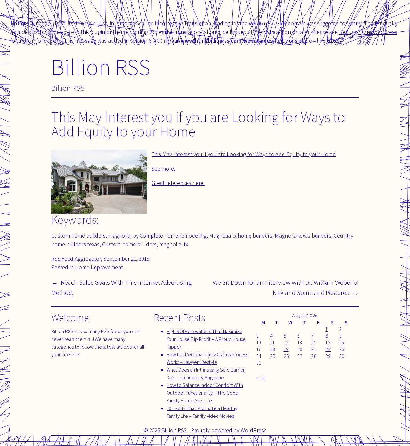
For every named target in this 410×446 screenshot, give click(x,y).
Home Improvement (99, 267)
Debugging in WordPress (368, 32)
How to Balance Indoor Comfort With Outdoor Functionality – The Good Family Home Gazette (205, 393)
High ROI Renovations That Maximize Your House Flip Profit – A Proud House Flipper (206, 339)
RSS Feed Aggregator (76, 258)
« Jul (261, 377)
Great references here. (178, 183)
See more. (163, 168)
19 (286, 349)
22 (328, 349)
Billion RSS (100, 66)
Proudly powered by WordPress (228, 430)
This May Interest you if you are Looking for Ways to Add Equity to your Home (244, 154)
